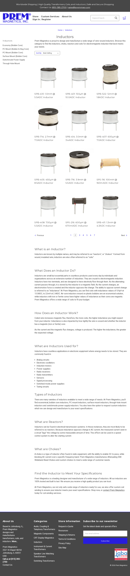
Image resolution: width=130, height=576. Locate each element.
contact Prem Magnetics (114, 490)
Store (35, 16)
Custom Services (50, 16)
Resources (63, 530)
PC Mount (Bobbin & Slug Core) (16, 49)
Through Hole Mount (11, 63)
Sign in (36, 19)
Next (123, 235)
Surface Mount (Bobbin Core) (15, 56)
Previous (40, 235)
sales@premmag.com (79, 7)
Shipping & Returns (66, 535)
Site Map (62, 547)
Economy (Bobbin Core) (13, 45)
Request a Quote (65, 526)
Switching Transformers (44, 561)
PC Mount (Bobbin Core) (13, 52)
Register (46, 19)
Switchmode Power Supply (14, 60)
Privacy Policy (64, 543)
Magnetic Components (44, 533)
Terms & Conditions (67, 539)
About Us (67, 16)
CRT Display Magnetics (44, 538)
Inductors (68, 30)
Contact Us (7, 565)
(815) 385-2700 (59, 7)
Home (60, 30)
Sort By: (39, 53)
